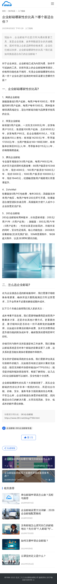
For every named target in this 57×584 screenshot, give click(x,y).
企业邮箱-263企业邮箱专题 (19, 428)
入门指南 (29, 28)
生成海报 (10, 448)
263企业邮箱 (27, 414)
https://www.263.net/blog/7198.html (22, 418)
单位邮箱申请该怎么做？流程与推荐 (37, 496)
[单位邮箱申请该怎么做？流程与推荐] (11, 498)
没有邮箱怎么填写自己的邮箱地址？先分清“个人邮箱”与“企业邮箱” (37, 527)
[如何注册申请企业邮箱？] (11, 544)
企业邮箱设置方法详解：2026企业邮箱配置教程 (38, 512)
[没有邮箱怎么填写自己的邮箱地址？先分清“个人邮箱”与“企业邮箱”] (11, 529)
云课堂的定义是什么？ (33, 555)
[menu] (52, 3)
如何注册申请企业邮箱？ (34, 540)
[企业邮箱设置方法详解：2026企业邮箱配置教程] (11, 514)
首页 (4, 11)
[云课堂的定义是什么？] (11, 559)
